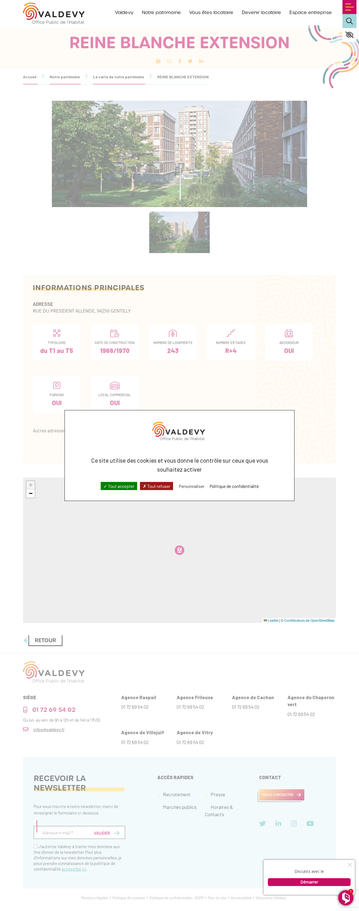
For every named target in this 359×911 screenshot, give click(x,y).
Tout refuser (158, 486)
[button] (30, 485)
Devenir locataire (261, 12)
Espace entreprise (310, 12)
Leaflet (272, 620)
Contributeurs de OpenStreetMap (309, 620)
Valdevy (124, 12)
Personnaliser (191, 486)
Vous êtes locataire (211, 12)
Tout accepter (120, 486)
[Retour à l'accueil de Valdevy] (53, 13)
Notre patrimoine (161, 12)
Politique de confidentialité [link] (234, 486)
